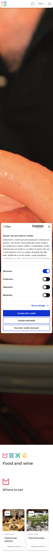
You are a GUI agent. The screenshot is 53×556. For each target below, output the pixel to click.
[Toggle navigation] (49, 3)
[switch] (46, 279)
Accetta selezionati (26, 320)
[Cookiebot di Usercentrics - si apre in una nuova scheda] (32, 226)
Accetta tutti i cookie (26, 313)
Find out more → (15, 546)
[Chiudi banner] (49, 227)
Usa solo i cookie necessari (26, 328)
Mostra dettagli (38, 305)
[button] (31, 3)
